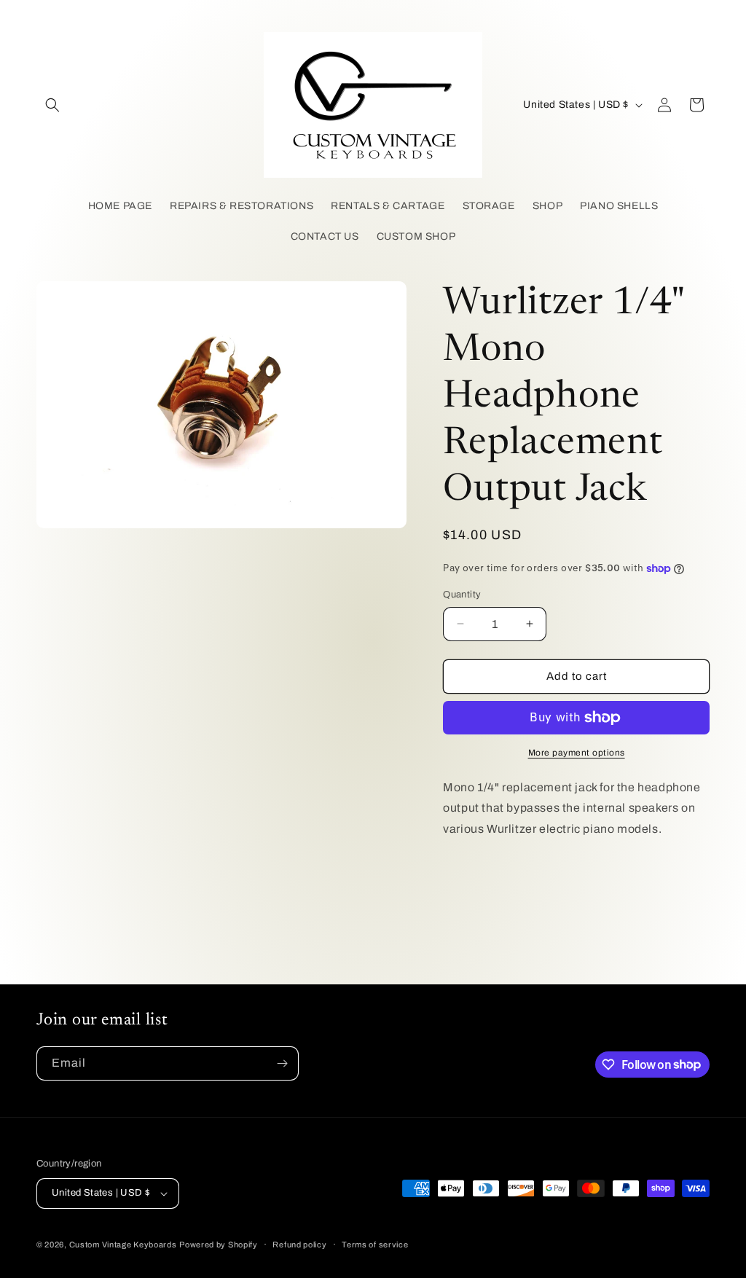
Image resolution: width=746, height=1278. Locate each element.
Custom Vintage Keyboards (123, 1244)
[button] (52, 105)
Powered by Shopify (218, 1244)
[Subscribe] (282, 1063)
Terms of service (375, 1244)
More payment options (576, 753)
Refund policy (299, 1244)
